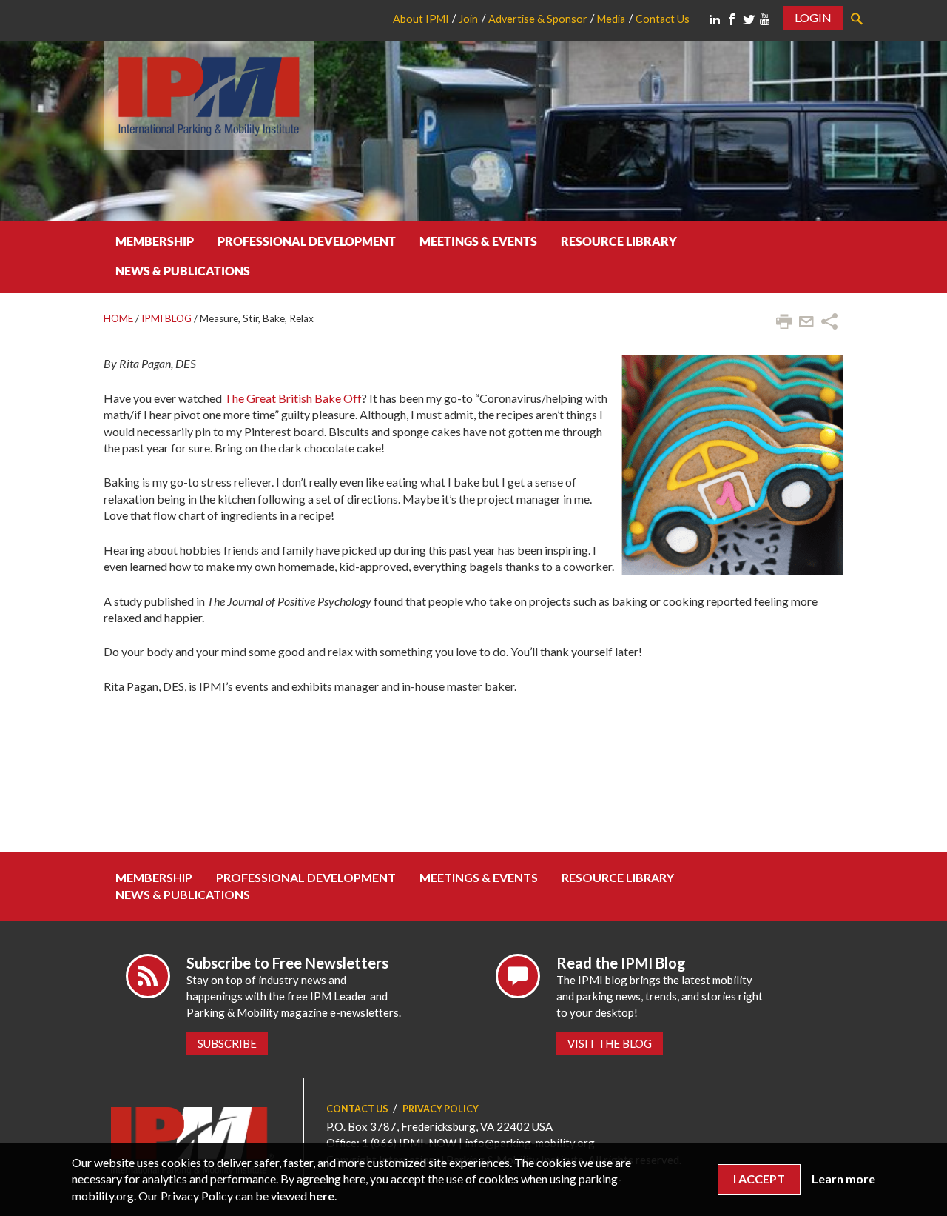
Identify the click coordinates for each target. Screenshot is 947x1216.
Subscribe (227, 1043)
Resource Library (619, 241)
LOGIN (813, 17)
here (321, 1196)
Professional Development (307, 241)
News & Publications (182, 271)
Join (468, 19)
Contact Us (663, 19)
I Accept (759, 1179)
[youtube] (765, 19)
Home (118, 318)
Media (611, 19)
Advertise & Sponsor (537, 19)
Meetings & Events (478, 241)
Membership (154, 241)
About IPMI (421, 19)
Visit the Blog (609, 1043)
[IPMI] (209, 94)
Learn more (843, 1179)
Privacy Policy (440, 1109)
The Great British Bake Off (293, 398)
